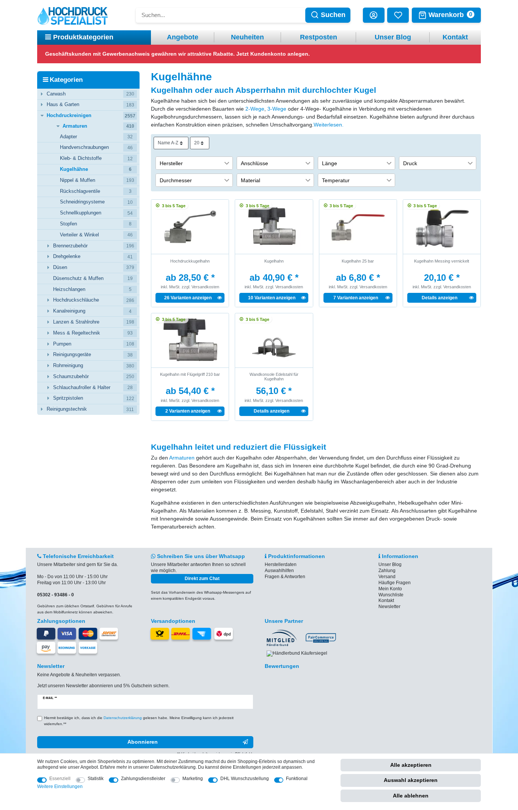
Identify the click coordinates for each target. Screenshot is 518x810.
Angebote (182, 37)
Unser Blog (393, 37)
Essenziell (60, 778)
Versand (387, 576)
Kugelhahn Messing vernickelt (441, 261)
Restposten (318, 37)
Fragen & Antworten (285, 576)
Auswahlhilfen (279, 570)
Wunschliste (390, 594)
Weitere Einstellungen (60, 786)
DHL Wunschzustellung (244, 778)
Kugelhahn (274, 261)
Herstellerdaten (281, 564)
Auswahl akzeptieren (411, 780)
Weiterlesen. (329, 125)
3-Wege (276, 109)
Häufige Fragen (394, 582)
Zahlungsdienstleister (143, 778)
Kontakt (455, 37)
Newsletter (389, 606)
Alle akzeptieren (411, 765)
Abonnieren (142, 742)
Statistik (96, 778)
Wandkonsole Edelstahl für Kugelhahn (274, 376)
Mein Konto (390, 588)
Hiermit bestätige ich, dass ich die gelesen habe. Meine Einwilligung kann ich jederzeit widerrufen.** (139, 721)
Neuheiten (247, 37)
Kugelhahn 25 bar (358, 261)
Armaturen (182, 458)
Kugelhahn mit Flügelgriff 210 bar (190, 374)
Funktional (297, 778)
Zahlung (387, 570)
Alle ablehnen (411, 796)
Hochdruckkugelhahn (190, 261)
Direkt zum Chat (202, 578)
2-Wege (254, 109)
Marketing (192, 778)
